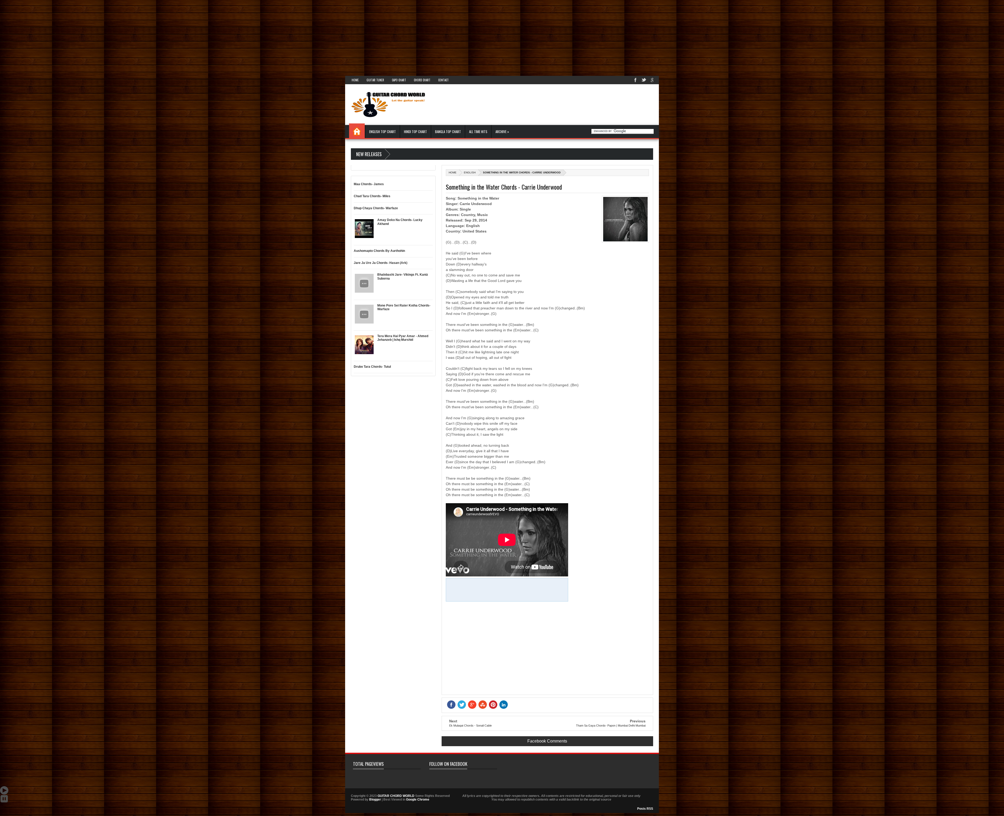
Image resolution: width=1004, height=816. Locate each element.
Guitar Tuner (375, 80)
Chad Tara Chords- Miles (372, 196)
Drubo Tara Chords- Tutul (372, 367)
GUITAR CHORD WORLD (396, 796)
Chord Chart (422, 80)
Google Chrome (417, 799)
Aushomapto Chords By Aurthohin (379, 251)
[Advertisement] (157, 36)
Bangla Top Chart (448, 131)
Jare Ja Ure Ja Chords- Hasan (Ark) (380, 263)
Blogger (375, 799)
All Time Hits (478, 131)
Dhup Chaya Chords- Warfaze (376, 208)
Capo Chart (399, 80)
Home (355, 80)
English (470, 172)
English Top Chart (382, 131)
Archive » (502, 131)
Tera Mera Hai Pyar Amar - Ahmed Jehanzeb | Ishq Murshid (402, 338)
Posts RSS (645, 809)
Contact (443, 80)
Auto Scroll (4, 790)
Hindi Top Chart (415, 131)
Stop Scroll (4, 799)
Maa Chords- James (369, 184)
